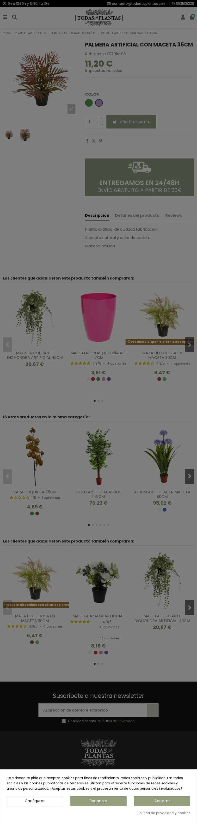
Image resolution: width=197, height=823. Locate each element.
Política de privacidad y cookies (164, 813)
